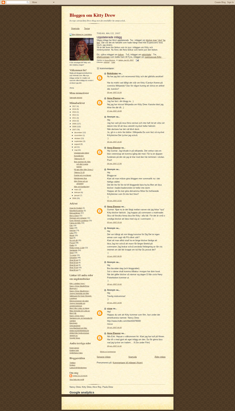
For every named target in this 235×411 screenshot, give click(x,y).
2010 (74, 121)
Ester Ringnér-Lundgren (79, 220)
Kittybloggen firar (80, 178)
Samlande (73, 250)
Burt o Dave (74, 216)
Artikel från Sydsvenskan (79, 333)
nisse (109, 308)
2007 (74, 130)
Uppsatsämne (75, 326)
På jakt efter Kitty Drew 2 (83, 170)
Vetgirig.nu (74, 336)
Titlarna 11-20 (79, 172)
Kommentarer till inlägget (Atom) (128, 362)
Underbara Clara (76, 353)
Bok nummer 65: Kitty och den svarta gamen (82, 164)
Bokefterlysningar (76, 211)
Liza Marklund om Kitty (78, 328)
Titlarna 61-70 (79, 159)
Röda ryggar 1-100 (77, 248)
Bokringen (73, 323)
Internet (72, 230)
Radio (72, 245)
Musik (72, 235)
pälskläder (146, 54)
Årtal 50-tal (74, 263)
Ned (71, 238)
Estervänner (74, 348)
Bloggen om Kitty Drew (92, 15)
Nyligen (72, 365)
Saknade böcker (76, 98)
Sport (72, 253)
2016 (74, 109)
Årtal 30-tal (74, 260)
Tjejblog (72, 363)
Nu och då (74, 240)
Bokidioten (112, 73)
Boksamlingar (75, 213)
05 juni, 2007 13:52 (114, 201)
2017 (74, 106)
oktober (77, 138)
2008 (74, 127)
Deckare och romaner (78, 218)
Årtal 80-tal (74, 270)
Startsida (75, 28)
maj (76, 150)
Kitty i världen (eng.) (77, 283)
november (78, 135)
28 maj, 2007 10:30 (114, 142)
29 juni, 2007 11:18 (114, 346)
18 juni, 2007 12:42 (114, 284)
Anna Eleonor (80, 376)
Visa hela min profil (77, 379)
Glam (72, 228)
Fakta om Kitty (75, 223)
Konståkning (79, 156)
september (78, 141)
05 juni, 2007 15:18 (114, 222)
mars (76, 189)
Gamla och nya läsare (82, 175)
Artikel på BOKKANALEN (79, 331)
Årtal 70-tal (74, 267)
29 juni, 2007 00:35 (114, 327)
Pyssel (72, 243)
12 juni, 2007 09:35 (114, 256)
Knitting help (74, 350)
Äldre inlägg (160, 357)
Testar (87, 28)
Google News (75, 338)
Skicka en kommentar (108, 352)
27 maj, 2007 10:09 (114, 111)
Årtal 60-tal (74, 265)
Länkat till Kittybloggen (78, 368)
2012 (74, 115)
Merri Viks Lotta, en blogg (79, 308)
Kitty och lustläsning (81, 187)
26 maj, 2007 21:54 (114, 92)
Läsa (71, 233)
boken (121, 54)
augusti (77, 144)
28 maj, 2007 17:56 (114, 163)
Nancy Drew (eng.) (77, 316)
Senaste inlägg (103, 357)
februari (77, 192)
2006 (74, 198)
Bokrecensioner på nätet (79, 301)
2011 (74, 118)
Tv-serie (73, 255)
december (78, 132)
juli (75, 147)
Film (71, 225)
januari (77, 195)
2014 (74, 112)
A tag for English (76, 208)
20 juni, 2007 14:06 (114, 303)
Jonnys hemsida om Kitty (79, 293)
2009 (74, 124)
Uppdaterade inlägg (81, 153)
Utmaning (73, 258)
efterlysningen (103, 57)
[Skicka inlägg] (137, 60)
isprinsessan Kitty (153, 57)
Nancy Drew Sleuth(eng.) (79, 291)
